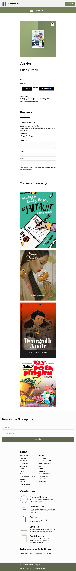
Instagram (52, 539)
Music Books (42, 458)
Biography (23, 458)
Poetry (40, 466)
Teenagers (32, 99)
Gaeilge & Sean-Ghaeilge (27, 476)
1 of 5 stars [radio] (21, 136)
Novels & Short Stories (44, 463)
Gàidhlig (22, 479)
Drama (22, 468)
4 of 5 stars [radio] (29, 136)
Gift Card (22, 481)
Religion (40, 468)
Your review (24, 140)
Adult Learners (24, 455)
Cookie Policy (32, 553)
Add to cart (27, 88)
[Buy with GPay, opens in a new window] (46, 89)
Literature (41, 455)
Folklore (22, 474)
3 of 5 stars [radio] (27, 136)
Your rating (24, 133)
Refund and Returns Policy (44, 553)
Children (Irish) (44, 476)
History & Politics (25, 484)
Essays (22, 471)
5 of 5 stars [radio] (32, 136)
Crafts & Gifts (24, 463)
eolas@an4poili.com (38, 529)
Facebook (44, 539)
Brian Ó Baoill (29, 70)
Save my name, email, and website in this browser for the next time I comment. (38, 169)
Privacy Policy (24, 553)
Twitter (35, 540)
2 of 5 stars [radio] (24, 136)
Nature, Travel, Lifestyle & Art (46, 461)
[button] (70, 4)
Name (22, 151)
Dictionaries (23, 466)
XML (39, 565)
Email (22, 158)
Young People (42, 471)
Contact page (35, 531)
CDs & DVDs (23, 461)
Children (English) (45, 473)
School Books (43, 478)
